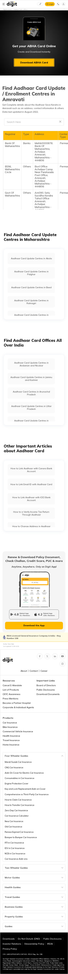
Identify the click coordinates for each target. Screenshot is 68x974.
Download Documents (48, 694)
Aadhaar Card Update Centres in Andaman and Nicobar (31, 364)
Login (51, 4)
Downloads (9, 938)
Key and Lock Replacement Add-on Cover (25, 789)
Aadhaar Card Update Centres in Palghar (31, 273)
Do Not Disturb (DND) (29, 938)
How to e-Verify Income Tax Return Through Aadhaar (31, 513)
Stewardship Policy (34, 943)
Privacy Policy (10, 948)
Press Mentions (10, 698)
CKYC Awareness (11, 694)
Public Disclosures (46, 690)
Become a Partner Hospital (17, 703)
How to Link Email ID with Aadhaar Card (31, 484)
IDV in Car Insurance (15, 848)
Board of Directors (46, 685)
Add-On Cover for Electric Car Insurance (24, 773)
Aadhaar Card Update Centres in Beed (31, 287)
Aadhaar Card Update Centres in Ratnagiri (31, 302)
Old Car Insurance (13, 826)
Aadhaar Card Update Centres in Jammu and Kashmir (31, 378)
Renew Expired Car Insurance (19, 832)
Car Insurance (10, 722)
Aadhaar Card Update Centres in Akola (31, 258)
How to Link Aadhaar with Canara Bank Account (31, 470)
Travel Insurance (11, 740)
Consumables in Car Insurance (19, 778)
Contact (34, 671)
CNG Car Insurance (14, 767)
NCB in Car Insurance (15, 853)
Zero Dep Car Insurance (16, 810)
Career (43, 671)
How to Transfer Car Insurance (19, 805)
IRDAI (50, 943)
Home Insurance (11, 744)
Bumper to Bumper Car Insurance (21, 837)
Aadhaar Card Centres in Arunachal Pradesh (31, 393)
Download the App (34, 625)
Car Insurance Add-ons (16, 859)
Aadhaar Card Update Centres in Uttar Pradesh (31, 407)
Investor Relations (12, 943)
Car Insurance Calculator (17, 815)
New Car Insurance (14, 821)
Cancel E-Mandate (12, 685)
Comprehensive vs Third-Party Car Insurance (27, 794)
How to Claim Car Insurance (18, 799)
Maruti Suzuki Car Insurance (18, 762)
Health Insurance (11, 736)
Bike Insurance (10, 727)
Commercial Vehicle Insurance (18, 731)
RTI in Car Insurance (14, 842)
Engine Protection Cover (16, 783)
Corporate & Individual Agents (18, 707)
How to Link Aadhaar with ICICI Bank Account (31, 499)
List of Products (11, 690)
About (24, 671)
